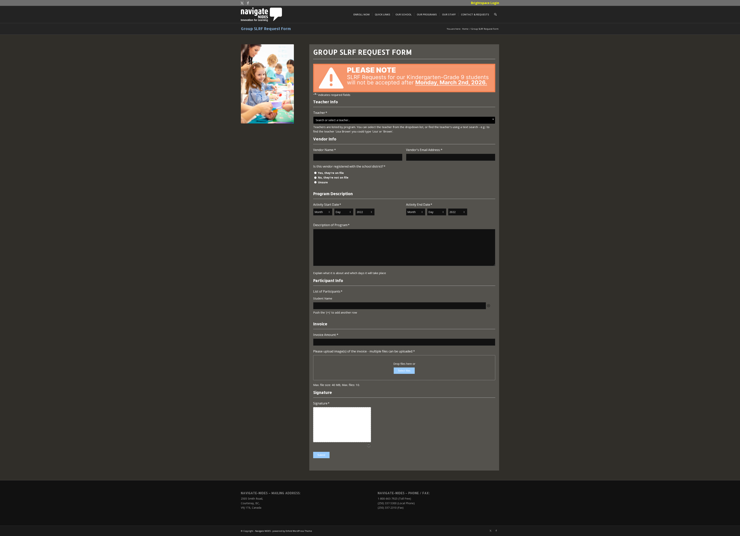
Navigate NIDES (263, 530)
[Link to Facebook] (248, 3)
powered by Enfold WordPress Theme (292, 530)
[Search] (495, 14)
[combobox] (404, 120)
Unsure (323, 182)
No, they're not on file (333, 177)
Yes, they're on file (331, 173)
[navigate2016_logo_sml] (261, 14)
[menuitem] (484, 3)
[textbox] (404, 120)
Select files (404, 370)
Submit (321, 455)
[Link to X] (242, 3)
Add (488, 305)
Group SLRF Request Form (266, 28)
